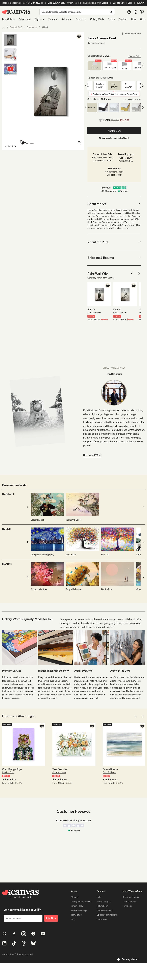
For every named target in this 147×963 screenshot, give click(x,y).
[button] (94, 65)
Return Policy (102, 906)
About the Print (97, 242)
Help (99, 897)
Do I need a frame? (132, 99)
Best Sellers (8, 19)
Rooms (79, 19)
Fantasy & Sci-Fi (16, 27)
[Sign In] (135, 12)
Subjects (23, 19)
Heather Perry (8, 772)
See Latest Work (92, 454)
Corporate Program (130, 897)
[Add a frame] (27, 142)
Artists (65, 19)
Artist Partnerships (79, 910)
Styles (38, 19)
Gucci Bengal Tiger (12, 769)
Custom (123, 19)
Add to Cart (114, 130)
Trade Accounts (129, 901)
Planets (91, 309)
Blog (73, 919)
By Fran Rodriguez (96, 43)
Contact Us (102, 919)
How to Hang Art (104, 901)
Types (51, 19)
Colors (111, 19)
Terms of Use (76, 915)
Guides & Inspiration (105, 910)
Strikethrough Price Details (108, 915)
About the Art (96, 204)
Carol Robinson (59, 772)
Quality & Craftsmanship (81, 901)
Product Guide (134, 56)
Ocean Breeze (110, 769)
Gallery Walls (97, 19)
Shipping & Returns (100, 258)
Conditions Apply (114, 175)
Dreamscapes (32, 27)
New (133, 19)
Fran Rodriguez (94, 312)
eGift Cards (127, 906)
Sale (142, 19)
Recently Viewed (130, 959)
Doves (116, 309)
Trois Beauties (59, 769)
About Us (75, 897)
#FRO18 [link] (45, 27)
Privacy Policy (77, 906)
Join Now (51, 918)
